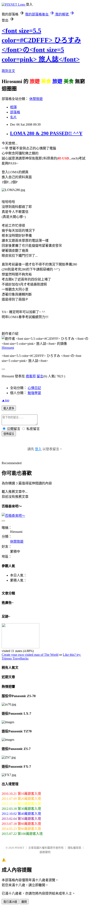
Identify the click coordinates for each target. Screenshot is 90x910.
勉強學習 (34, 393)
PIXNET (19, 847)
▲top (5, 400)
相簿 (13, 107)
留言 (40, 376)
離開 (24, 901)
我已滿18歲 (10, 901)
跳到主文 (8, 71)
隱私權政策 (74, 847)
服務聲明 (45, 852)
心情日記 (34, 388)
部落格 (15, 112)
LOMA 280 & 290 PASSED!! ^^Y (46, 133)
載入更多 (8, 408)
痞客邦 (31, 376)
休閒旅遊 (36, 99)
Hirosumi (8, 347)
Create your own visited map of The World (30, 654)
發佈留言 (8, 433)
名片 (13, 117)
